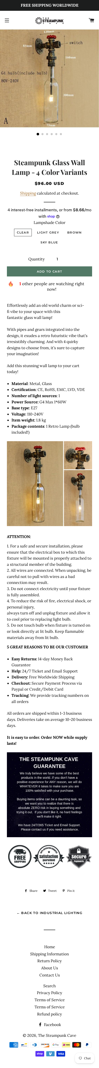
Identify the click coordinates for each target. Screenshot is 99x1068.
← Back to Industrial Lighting (50, 913)
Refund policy (49, 1014)
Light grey (48, 232)
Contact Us (49, 975)
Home (49, 946)
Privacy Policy (49, 992)
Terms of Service (50, 999)
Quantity (36, 259)
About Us (49, 967)
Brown (74, 232)
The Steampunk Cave (57, 1035)
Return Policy (49, 960)
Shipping (28, 193)
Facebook (52, 1024)
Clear (23, 232)
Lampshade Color (49, 222)
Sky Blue (49, 242)
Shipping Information (49, 953)
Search (49, 985)
